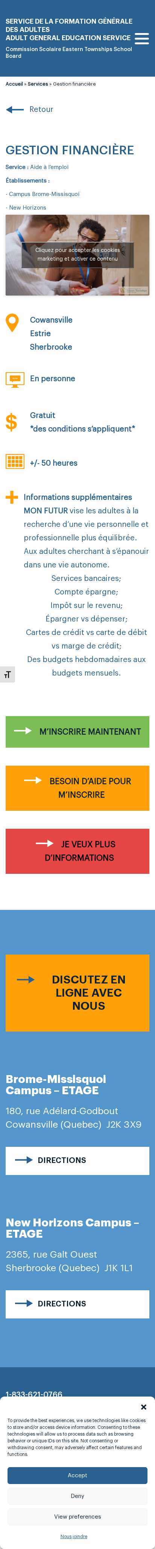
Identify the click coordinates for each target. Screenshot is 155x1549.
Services (38, 83)
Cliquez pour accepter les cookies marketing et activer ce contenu (77, 255)
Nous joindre (74, 1536)
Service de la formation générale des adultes (69, 25)
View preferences (77, 1517)
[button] (143, 1406)
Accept (77, 1475)
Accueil (14, 83)
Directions (62, 1160)
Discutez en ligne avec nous (89, 993)
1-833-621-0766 (34, 1395)
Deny (77, 1496)
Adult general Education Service (68, 38)
